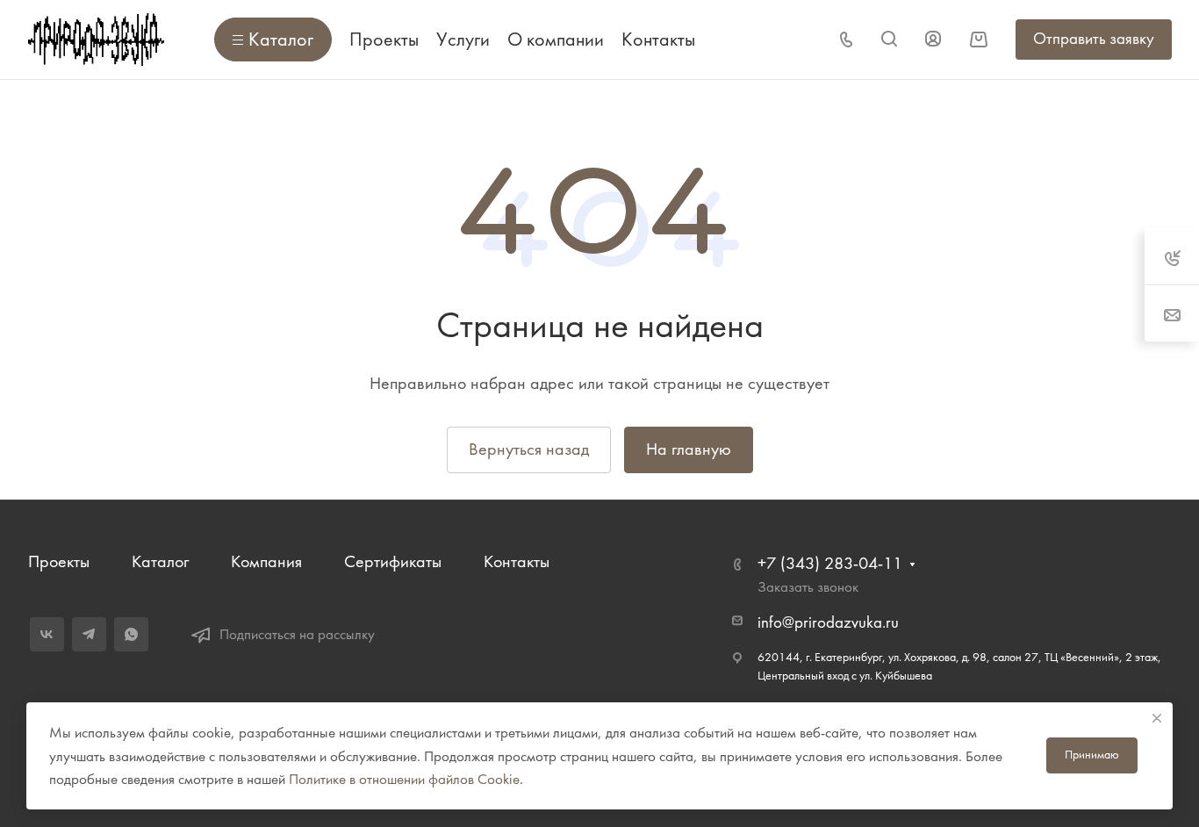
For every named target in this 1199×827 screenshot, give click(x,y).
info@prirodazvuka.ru (828, 622)
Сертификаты (393, 561)
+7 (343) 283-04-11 (829, 563)
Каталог (160, 561)
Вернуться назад (529, 449)
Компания (266, 561)
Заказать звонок (807, 586)
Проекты (59, 561)
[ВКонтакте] (47, 634)
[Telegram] (89, 634)
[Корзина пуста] (978, 39)
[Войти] (933, 39)
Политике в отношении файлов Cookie (404, 778)
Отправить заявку (1093, 38)
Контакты (516, 561)
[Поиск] (888, 39)
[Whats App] (131, 634)
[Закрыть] (1157, 718)
